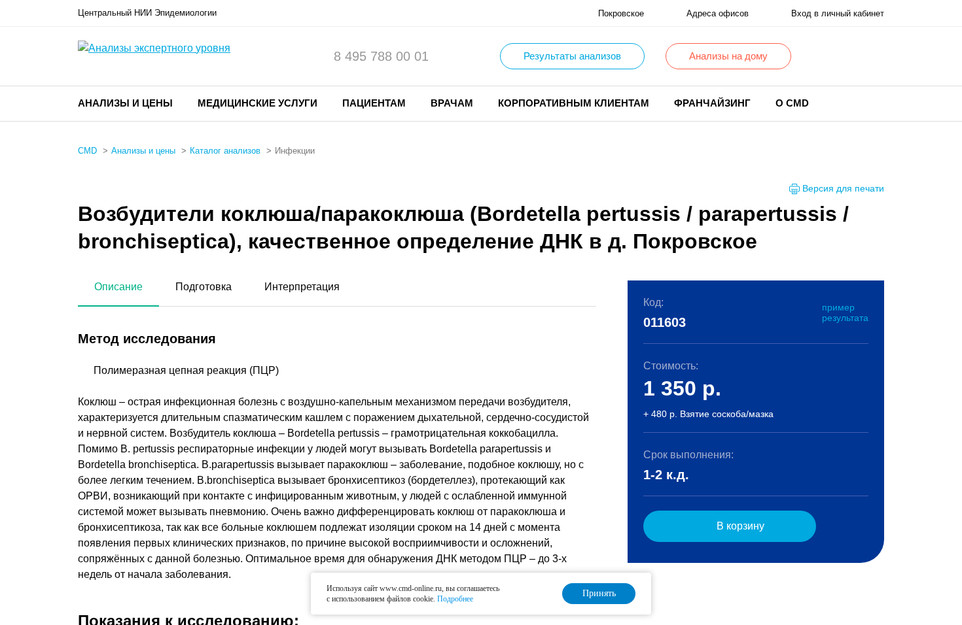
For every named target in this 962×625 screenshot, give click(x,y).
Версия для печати (843, 188)
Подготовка (203, 286)
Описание (118, 286)
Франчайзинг (712, 103)
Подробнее (455, 598)
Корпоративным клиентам (573, 103)
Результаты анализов (572, 55)
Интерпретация (302, 286)
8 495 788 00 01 (381, 56)
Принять (599, 593)
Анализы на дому (728, 55)
